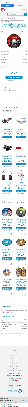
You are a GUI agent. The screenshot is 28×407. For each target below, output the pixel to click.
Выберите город (23, 9)
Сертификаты (14, 356)
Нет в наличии (7, 139)
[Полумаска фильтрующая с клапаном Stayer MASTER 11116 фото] (21, 175)
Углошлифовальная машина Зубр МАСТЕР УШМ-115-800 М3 (7, 130)
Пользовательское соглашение (15, 370)
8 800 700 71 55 (15, 386)
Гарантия (14, 362)
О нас (14, 350)
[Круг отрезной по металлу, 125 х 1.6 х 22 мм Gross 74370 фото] (7, 242)
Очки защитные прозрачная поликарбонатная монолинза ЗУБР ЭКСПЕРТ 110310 (21, 131)
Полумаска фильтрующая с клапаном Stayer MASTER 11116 (21, 185)
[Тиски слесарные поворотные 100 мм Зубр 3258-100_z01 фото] (7, 148)
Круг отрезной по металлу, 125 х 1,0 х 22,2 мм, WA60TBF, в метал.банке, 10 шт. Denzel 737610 (21, 283)
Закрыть (20, 5)
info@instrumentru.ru (15, 388)
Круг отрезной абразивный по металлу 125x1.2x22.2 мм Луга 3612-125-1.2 (7, 283)
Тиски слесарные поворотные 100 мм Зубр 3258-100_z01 (7, 157)
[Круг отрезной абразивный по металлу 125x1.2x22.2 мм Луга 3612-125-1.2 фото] (7, 272)
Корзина (4, 406)
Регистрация (8, 404)
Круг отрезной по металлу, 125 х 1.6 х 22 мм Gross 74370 (6, 251)
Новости (15, 354)
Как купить (15, 361)
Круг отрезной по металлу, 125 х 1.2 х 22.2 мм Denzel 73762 (21, 252)
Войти (3, 404)
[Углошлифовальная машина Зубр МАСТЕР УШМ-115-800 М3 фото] (7, 120)
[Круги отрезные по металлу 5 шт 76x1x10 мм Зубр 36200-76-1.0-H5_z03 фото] (7, 212)
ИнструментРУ (24, 400)
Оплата (15, 368)
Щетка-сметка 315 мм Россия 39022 (21, 155)
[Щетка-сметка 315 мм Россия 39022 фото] (21, 148)
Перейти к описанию (6, 67)
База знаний (15, 364)
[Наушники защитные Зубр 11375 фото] (7, 175)
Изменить (7, 5)
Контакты (14, 352)
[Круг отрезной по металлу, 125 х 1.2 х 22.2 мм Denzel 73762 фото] (21, 242)
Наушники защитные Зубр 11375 (6, 184)
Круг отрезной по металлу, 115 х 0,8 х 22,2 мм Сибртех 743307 (21, 222)
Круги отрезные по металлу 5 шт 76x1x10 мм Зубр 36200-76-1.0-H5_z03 (6, 223)
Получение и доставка (14, 366)
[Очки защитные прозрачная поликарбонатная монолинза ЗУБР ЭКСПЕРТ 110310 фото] (21, 120)
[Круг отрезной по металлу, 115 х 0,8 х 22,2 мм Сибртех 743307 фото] (21, 212)
